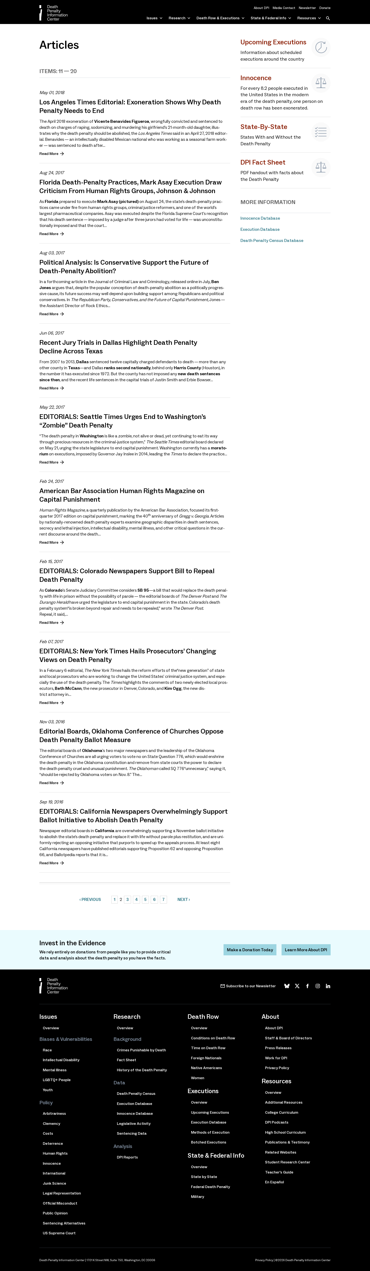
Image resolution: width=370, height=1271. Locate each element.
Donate (325, 8)
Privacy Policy (277, 1067)
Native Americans (206, 1067)
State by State (204, 1176)
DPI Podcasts (276, 1122)
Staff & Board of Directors (288, 1038)
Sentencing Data (131, 1133)
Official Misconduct (60, 1203)
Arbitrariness (54, 1113)
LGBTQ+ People (57, 1079)
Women (197, 1078)
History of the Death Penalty (142, 1070)
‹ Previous (90, 899)
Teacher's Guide (279, 1172)
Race (47, 1050)
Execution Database (260, 229)
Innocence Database (260, 218)
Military (197, 1196)
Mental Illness (55, 1070)
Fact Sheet (126, 1060)
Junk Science (54, 1183)
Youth (48, 1090)
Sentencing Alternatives (64, 1223)
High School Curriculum (285, 1132)
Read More (48, 153)
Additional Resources (284, 1102)
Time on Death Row (208, 1048)
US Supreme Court (59, 1233)
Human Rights (55, 1153)
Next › (184, 899)
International (54, 1173)
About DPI (261, 8)
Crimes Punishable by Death (141, 1050)
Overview (51, 1028)
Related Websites (280, 1152)
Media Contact (284, 8)
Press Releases (278, 1048)
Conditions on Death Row (213, 1038)
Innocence (52, 1163)
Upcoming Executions (210, 1112)
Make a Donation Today (250, 949)
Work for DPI (276, 1058)
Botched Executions (208, 1142)
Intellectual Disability (61, 1060)
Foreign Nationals (206, 1058)
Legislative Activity (134, 1123)
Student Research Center (287, 1162)
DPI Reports (127, 1157)
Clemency (51, 1123)
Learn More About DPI (306, 949)
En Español (274, 1182)
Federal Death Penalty (210, 1186)
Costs (48, 1133)
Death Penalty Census (136, 1093)
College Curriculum (281, 1112)
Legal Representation (62, 1193)
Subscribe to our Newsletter (251, 986)
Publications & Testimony (287, 1142)
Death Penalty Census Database (271, 240)
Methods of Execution (210, 1132)
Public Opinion (55, 1213)
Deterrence (53, 1143)
